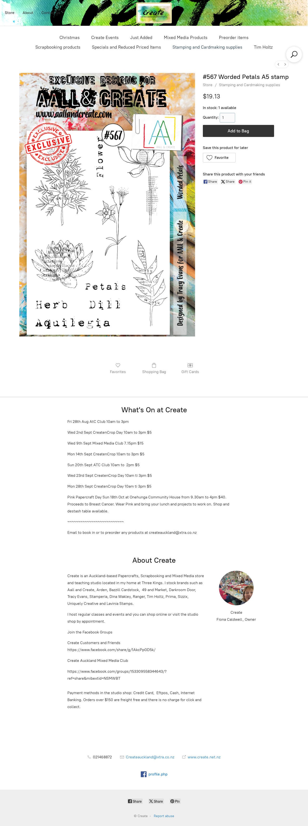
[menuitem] (278, 64)
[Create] (154, 12)
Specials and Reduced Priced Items (126, 47)
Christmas (69, 37)
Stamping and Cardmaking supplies (207, 47)
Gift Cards (190, 371)
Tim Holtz (263, 47)
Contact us (50, 12)
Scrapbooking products (57, 47)
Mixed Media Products (185, 37)
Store (9, 12)
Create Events (105, 37)
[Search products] (294, 54)
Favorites (118, 371)
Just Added (141, 37)
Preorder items (234, 37)
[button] (219, 157)
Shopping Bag (154, 371)
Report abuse (164, 816)
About (28, 12)
